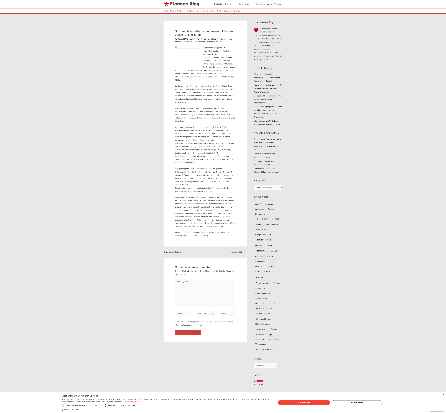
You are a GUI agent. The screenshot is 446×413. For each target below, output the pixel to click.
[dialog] (223, 402)
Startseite (218, 4)
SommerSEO (259, 384)
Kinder (269, 245)
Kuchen (270, 256)
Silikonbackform (263, 314)
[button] (166, 409)
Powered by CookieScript (435, 412)
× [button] (443, 395)
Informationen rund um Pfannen (268, 4)
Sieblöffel (216, 39)
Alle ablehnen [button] (357, 402)
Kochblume (261, 251)
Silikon (224, 39)
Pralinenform (261, 288)
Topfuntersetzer (274, 339)
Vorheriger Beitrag (172, 252)
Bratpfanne (259, 209)
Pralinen (277, 283)
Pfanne (267, 271)
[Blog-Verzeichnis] (258, 381)
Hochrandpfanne (263, 240)
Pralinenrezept (262, 298)
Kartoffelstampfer (204, 39)
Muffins (270, 266)
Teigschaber (259, 335)
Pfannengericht (263, 283)
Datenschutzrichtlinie (131, 402)
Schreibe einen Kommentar (194, 41)
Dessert (271, 209)
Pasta (257, 272)
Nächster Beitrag (239, 252)
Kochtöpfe (259, 256)
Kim (255, 139)
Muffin (272, 262)
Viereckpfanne (261, 344)
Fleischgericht (262, 219)
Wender (178, 41)
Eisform (193, 39)
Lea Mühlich (259, 168)
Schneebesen (260, 303)
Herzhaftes (261, 229)
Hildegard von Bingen (263, 235)
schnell (272, 303)
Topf (270, 335)
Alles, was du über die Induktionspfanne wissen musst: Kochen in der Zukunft (267, 77)
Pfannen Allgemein (215, 41)
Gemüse (275, 219)
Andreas (257, 161)
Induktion (258, 245)
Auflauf (258, 204)
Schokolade (259, 308)
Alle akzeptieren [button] (304, 402)
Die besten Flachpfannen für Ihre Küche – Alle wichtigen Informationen (267, 99)
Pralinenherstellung (262, 293)
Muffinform (259, 266)
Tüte (229, 39)
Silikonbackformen (263, 319)
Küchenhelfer (243, 4)
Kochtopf (273, 251)
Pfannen (228, 4)
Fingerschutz (260, 214)
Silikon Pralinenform (262, 324)
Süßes (274, 329)
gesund (259, 224)
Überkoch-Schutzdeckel (266, 349)
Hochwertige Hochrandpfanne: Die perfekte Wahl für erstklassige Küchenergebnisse (268, 88)
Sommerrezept (261, 329)
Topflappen (259, 339)
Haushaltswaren (272, 224)
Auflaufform (269, 204)
